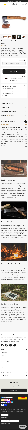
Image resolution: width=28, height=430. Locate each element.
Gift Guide (4, 368)
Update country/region (5, 423)
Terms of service (16, 409)
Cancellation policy (19, 411)
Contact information (11, 411)
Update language (4, 417)
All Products (4, 352)
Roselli (5, 408)
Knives (3, 355)
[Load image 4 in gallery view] (23, 37)
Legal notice (4, 411)
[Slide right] (26, 37)
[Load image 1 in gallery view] (5, 37)
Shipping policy (23, 409)
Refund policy (3, 409)
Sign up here (14, 390)
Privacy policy (9, 409)
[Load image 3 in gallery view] (14, 37)
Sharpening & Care (6, 361)
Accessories (4, 364)
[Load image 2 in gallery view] (9, 37)
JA (5, 426)
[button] (1, 4)
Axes (3, 358)
